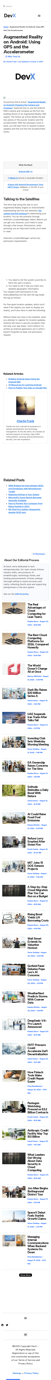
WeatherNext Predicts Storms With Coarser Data (37, 998)
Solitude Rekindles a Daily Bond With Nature (37, 791)
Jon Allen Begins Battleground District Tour (37, 1191)
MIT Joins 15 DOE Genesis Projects (35, 866)
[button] (39, 16)
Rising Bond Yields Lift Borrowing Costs (38, 917)
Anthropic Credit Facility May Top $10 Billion (37, 1133)
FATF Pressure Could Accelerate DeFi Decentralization (37, 1049)
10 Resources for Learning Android (24, 385)
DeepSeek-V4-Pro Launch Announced (37, 1024)
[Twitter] (7, 1325)
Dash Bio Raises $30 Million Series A (37, 693)
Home (5, 27)
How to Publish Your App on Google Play (27, 388)
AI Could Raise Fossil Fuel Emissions (36, 817)
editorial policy (22, 594)
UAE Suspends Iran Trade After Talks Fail (37, 717)
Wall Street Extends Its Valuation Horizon (34, 943)
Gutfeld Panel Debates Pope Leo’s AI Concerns (36, 970)
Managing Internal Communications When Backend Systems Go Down (38, 1244)
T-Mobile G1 (13, 178)
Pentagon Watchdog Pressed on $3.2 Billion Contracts (37, 1107)
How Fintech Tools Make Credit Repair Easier (35, 1077)
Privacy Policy (31, 1373)
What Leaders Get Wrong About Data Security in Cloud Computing (36, 1162)
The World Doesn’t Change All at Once (37, 668)
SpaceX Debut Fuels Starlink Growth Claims (36, 1215)
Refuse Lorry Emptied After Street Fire (36, 841)
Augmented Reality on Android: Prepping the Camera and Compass (24, 105)
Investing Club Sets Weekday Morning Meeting (38, 741)
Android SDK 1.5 (25, 171)
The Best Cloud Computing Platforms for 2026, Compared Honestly (38, 641)
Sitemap (17, 1373)
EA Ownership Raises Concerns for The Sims (37, 765)
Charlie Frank (25, 421)
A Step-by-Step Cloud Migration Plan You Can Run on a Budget (37, 891)
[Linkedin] (2, 1325)
